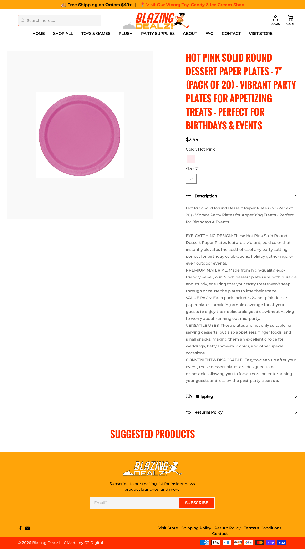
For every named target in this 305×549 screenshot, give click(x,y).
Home (38, 33)
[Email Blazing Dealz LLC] (27, 529)
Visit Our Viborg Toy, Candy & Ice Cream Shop (195, 4)
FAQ (209, 33)
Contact (231, 33)
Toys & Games (95, 33)
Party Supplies (158, 33)
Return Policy (227, 528)
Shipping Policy (196, 528)
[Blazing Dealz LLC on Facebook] (20, 529)
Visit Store (261, 33)
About (190, 33)
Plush (125, 33)
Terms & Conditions (262, 528)
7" (191, 179)
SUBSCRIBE (196, 502)
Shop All (63, 33)
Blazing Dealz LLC (49, 542)
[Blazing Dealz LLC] (156, 20)
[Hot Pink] (191, 159)
